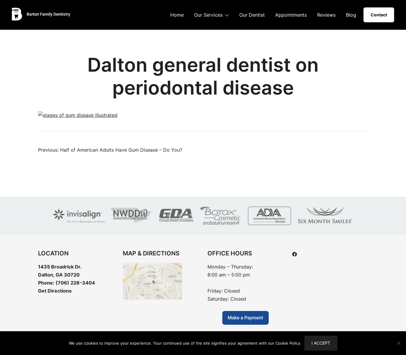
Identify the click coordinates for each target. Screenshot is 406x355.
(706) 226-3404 (75, 283)
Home (177, 15)
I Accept (320, 342)
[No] (399, 343)
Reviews (326, 15)
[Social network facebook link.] (294, 254)
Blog (351, 15)
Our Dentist (252, 15)
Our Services (208, 15)
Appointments (291, 15)
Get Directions (55, 291)
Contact (379, 14)
